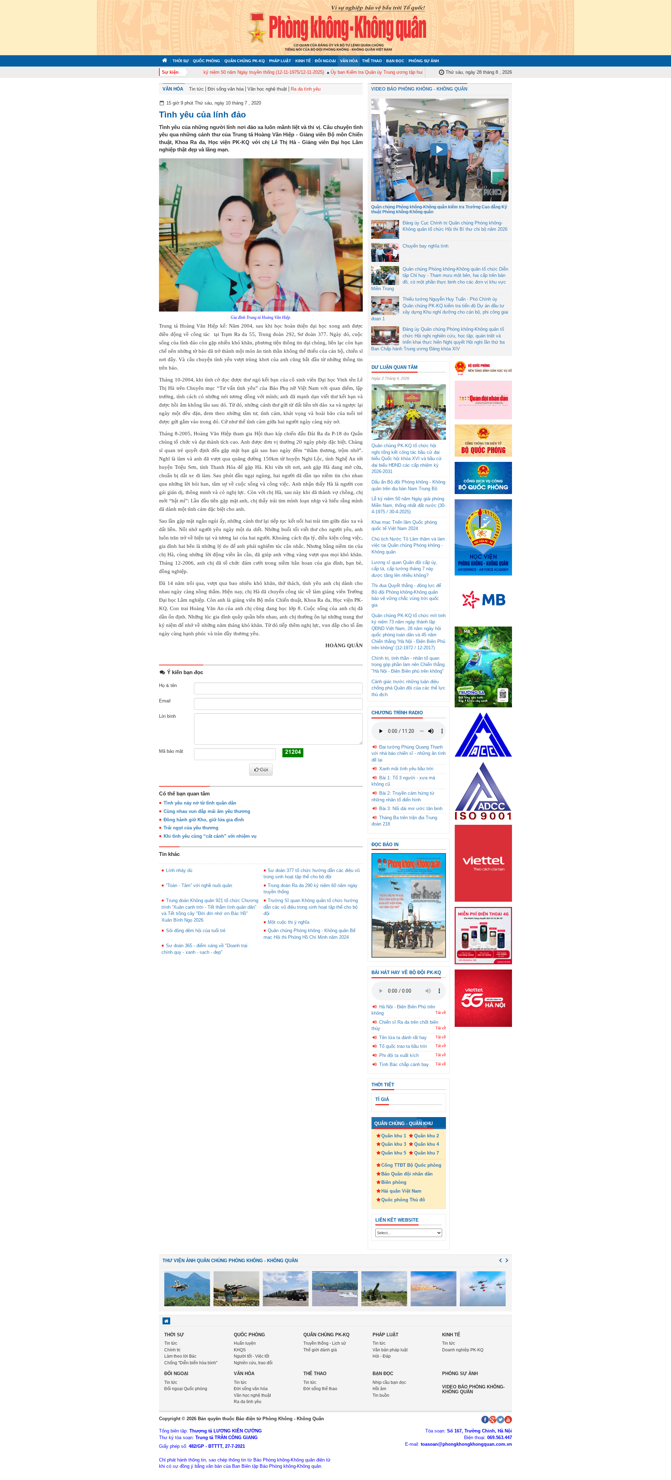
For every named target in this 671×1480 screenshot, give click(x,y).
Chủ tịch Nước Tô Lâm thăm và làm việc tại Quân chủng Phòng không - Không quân (408, 545)
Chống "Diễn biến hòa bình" (190, 1362)
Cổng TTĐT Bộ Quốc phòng (411, 1165)
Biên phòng (393, 1182)
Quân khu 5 (393, 1153)
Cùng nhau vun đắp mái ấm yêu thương (207, 811)
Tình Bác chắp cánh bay (404, 1064)
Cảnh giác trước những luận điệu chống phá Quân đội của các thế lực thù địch (408, 688)
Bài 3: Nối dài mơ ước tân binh (410, 808)
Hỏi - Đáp (382, 1356)
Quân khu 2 (426, 1135)
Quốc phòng (206, 61)
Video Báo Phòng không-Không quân (473, 1389)
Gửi (264, 769)
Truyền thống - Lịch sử (324, 1343)
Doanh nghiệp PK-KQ (462, 1349)
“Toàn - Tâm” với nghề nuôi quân (199, 885)
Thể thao (372, 61)
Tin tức (196, 89)
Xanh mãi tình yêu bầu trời (406, 768)
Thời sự (181, 61)
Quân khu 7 (426, 1153)
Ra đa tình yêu (305, 89)
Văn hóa (349, 61)
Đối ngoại (325, 61)
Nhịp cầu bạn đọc (389, 1382)
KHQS (240, 1349)
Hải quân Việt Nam (401, 1191)
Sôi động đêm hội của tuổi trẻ (195, 930)
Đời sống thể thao (320, 1388)
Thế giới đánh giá (320, 1349)
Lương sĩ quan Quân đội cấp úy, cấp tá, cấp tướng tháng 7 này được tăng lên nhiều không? (404, 569)
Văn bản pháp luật (390, 1349)
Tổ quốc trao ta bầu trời (403, 1046)
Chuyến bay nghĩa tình (425, 246)
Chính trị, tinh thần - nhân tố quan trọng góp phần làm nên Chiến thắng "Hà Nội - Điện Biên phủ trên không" (408, 665)
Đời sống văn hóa (226, 89)
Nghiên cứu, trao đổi (253, 1362)
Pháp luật (280, 61)
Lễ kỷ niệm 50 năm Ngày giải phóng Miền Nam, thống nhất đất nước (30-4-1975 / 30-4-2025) (408, 505)
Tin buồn (381, 1395)
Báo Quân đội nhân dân (407, 1174)
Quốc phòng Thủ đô (403, 1199)
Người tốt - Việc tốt (251, 1356)
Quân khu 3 (393, 1144)
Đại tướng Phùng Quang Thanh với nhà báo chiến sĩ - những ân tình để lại (408, 753)
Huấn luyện (245, 1343)
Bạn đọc (395, 61)
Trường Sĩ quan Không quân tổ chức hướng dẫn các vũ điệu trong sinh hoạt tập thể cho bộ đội (311, 907)
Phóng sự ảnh (424, 61)
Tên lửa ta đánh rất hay (403, 1037)
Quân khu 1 (393, 1135)
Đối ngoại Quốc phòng (185, 1388)
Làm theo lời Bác (180, 1356)
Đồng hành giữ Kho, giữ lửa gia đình (204, 819)
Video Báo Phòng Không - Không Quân (419, 89)
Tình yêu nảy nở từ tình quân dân (200, 803)
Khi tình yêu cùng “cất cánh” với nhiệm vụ (210, 836)
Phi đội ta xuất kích (399, 1055)
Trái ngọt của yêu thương (191, 827)
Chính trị (172, 1349)
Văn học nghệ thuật (267, 89)
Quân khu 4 (426, 1144)
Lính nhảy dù (179, 870)
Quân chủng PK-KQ (244, 61)
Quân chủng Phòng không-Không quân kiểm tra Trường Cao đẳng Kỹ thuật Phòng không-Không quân (439, 209)
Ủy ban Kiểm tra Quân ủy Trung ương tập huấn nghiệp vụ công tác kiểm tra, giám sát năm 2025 (408, 72)
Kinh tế (303, 61)
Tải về (440, 1012)
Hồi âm (379, 1388)
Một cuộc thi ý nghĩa (288, 922)
